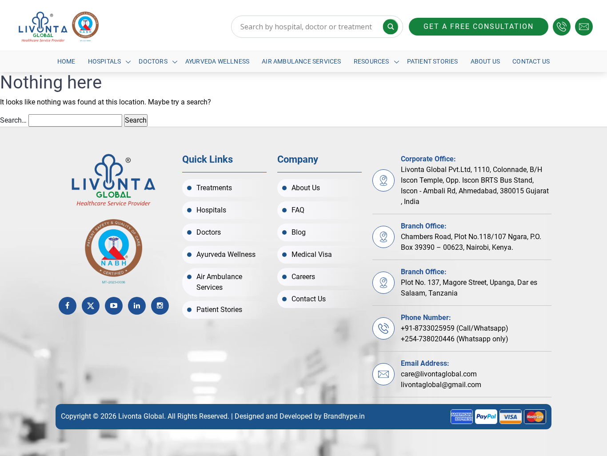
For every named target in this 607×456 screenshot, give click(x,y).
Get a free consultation (478, 26)
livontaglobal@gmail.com (441, 384)
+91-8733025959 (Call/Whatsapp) (454, 328)
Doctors (153, 61)
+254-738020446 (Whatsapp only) (454, 339)
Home (66, 61)
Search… (13, 120)
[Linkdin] (137, 306)
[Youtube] (114, 306)
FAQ (298, 210)
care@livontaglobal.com (439, 374)
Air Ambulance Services (301, 61)
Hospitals (104, 61)
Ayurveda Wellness (217, 61)
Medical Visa (312, 254)
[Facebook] (67, 306)
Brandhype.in (344, 416)
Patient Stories (432, 61)
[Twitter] (91, 306)
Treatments (214, 188)
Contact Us (531, 61)
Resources (371, 61)
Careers (303, 276)
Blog (299, 232)
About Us (485, 61)
